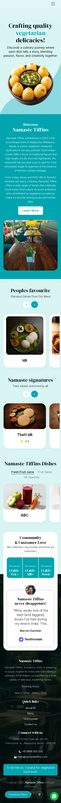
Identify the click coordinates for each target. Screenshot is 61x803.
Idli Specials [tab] (31, 477)
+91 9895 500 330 (32, 751)
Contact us (30, 724)
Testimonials (30, 718)
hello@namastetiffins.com (32, 756)
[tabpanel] (31, 503)
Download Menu (18, 794)
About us (30, 708)
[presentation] (26, 304)
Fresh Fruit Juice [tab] (22, 472)
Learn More (30, 210)
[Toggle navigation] (53, 3)
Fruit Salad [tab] (45, 472)
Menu (30, 713)
